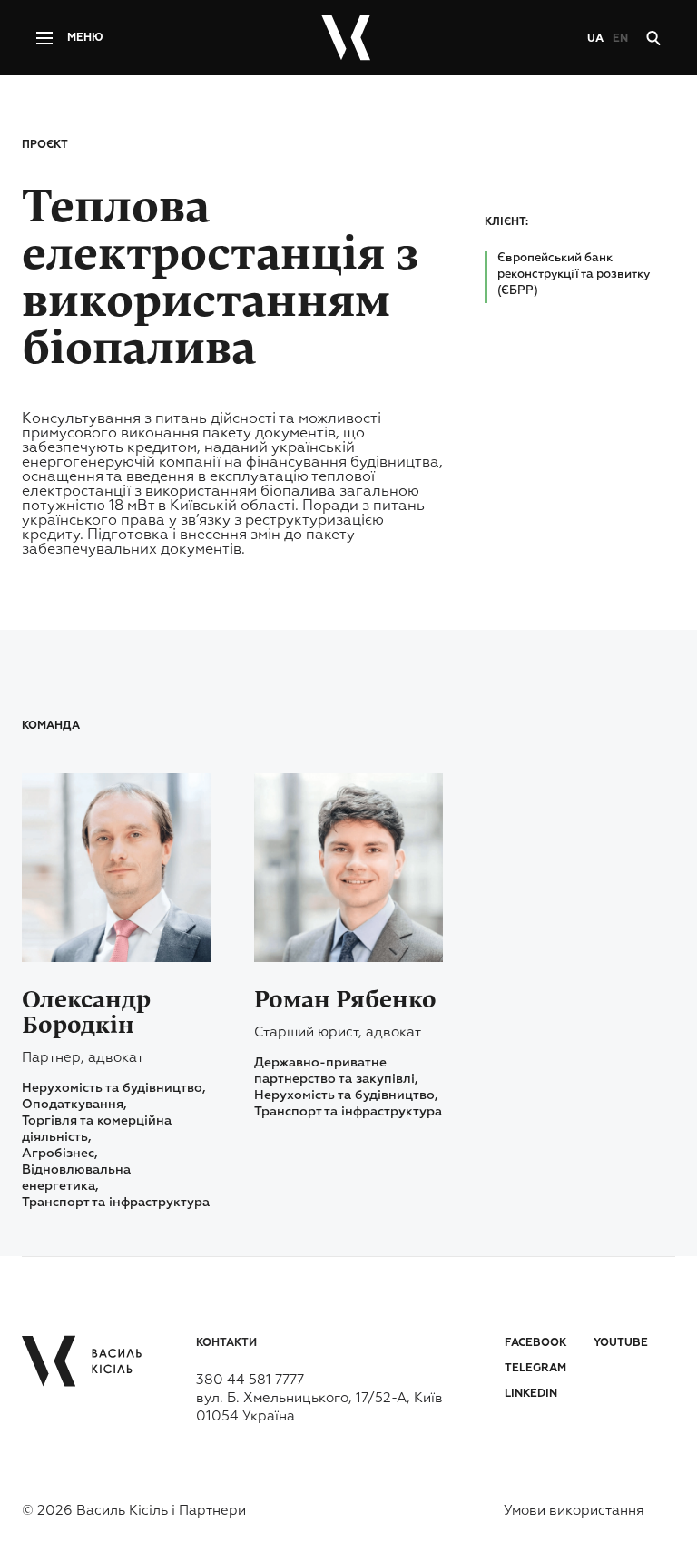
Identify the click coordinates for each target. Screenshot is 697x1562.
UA (595, 39)
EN (620, 39)
